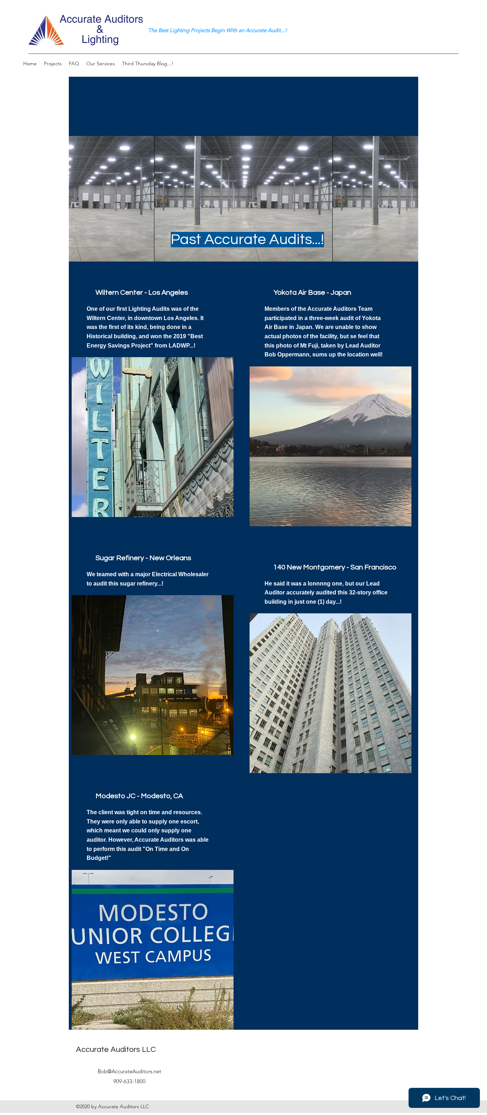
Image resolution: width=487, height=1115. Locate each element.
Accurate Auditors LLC (116, 1049)
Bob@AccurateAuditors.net (129, 1071)
